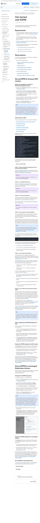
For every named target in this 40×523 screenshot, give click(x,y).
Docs (2, 7)
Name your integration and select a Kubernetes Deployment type (24, 84)
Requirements (20, 30)
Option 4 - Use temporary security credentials (24, 212)
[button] (18, 22)
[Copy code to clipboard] (37, 137)
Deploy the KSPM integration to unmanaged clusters (26, 437)
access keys (20, 307)
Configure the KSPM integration (23, 73)
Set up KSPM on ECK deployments (24, 460)
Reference (37, 7)
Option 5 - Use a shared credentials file (23, 253)
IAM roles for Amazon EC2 (25, 183)
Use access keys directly (20, 125)
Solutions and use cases (6, 10)
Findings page (24, 361)
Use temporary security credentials (22, 127)
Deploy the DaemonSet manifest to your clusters (26, 75)
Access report (19, 0)
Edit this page (26, 10)
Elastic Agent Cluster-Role (25, 463)
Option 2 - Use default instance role (22, 182)
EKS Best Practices (23, 170)
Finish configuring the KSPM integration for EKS (26, 323)
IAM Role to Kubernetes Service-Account (22, 171)
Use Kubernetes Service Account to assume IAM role (25, 121)
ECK (23, 462)
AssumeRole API (29, 300)
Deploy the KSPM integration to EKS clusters (26, 344)
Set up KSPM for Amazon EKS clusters (26, 80)
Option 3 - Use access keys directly (22, 195)
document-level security (28, 114)
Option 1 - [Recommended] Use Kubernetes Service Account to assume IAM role (26, 168)
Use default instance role (20, 123)
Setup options (20, 55)
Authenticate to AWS (21, 65)
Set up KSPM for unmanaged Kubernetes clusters (26, 367)
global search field (21, 88)
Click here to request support (21, 42)
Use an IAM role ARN (20, 131)
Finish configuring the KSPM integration (24, 67)
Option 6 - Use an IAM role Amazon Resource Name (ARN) (26, 289)
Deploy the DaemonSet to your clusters (24, 69)
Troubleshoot (32, 7)
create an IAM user (34, 301)
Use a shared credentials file (21, 129)
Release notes (26, 7)
